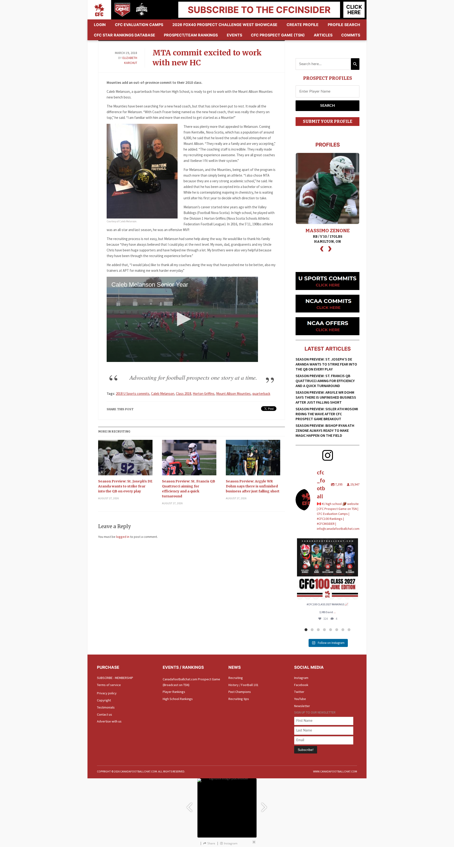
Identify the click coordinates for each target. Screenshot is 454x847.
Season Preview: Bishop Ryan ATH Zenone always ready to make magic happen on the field (325, 430)
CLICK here (354, 9)
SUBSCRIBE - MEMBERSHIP (115, 678)
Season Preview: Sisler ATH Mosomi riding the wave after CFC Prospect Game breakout (327, 413)
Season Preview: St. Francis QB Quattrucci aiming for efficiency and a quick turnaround (188, 488)
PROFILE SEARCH (344, 24)
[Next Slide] (265, 805)
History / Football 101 (243, 685)
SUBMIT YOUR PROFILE (327, 121)
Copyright (104, 700)
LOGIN (100, 24)
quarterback (261, 393)
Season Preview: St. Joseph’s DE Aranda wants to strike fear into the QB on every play (125, 486)
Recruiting (235, 678)
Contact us (104, 714)
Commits (350, 35)
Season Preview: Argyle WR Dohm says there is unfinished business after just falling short (252, 486)
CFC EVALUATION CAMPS (139, 24)
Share (211, 843)
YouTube (300, 699)
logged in (122, 537)
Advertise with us (109, 721)
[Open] (327, 568)
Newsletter (302, 706)
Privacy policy (107, 693)
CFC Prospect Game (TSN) (278, 35)
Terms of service (109, 685)
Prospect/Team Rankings (191, 35)
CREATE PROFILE (303, 24)
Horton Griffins (203, 393)
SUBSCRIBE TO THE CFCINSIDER (259, 9)
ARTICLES (323, 35)
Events (234, 35)
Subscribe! (306, 750)
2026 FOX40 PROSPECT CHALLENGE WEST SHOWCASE (224, 24)
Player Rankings (174, 692)
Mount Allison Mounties (233, 393)
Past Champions (239, 692)
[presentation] (321, 248)
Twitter (299, 692)
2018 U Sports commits (132, 393)
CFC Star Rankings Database (124, 35)
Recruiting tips (238, 699)
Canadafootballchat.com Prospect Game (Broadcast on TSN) (191, 682)
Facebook (301, 685)
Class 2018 (183, 393)
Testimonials (106, 707)
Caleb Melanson (162, 393)
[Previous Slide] (189, 805)
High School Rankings (178, 699)
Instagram (301, 678)
